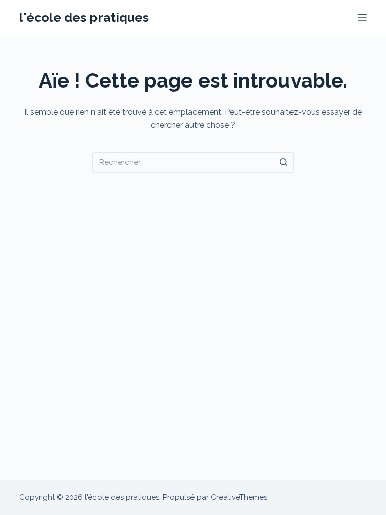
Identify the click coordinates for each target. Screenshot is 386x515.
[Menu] (362, 17)
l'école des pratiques (84, 17)
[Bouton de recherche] (283, 162)
